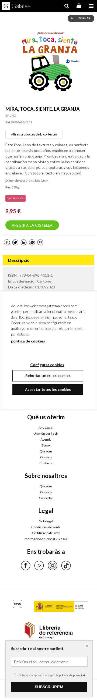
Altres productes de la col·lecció (34, 134)
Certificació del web (46, 533)
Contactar (46, 498)
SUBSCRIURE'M (49, 687)
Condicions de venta (46, 527)
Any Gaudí (46, 428)
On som (46, 457)
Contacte (46, 463)
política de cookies (28, 341)
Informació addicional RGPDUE (46, 539)
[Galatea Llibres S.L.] (16, 6)
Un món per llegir (45, 433)
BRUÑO (10, 115)
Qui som (46, 451)
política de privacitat (72, 675)
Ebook (45, 445)
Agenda (45, 439)
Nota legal (46, 521)
